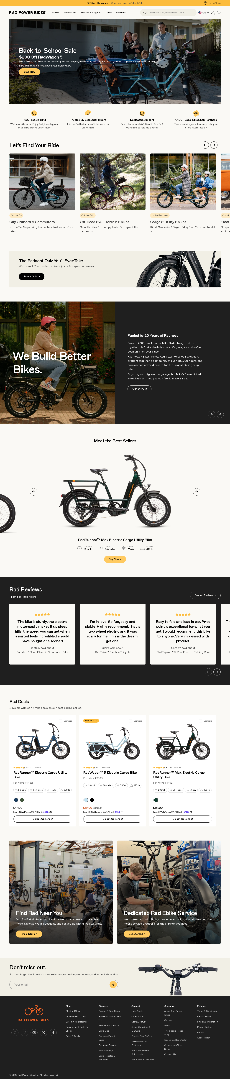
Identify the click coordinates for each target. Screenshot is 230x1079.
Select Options (41, 819)
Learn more (44, 127)
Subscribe (113, 984)
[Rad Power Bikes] (27, 12)
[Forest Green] (22, 800)
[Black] (92, 800)
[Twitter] (43, 1032)
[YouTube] (34, 1032)
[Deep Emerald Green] (156, 800)
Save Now (29, 71)
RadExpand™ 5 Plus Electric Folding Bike (183, 652)
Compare (68, 721)
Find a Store (214, 3)
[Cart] (219, 13)
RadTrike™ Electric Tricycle (112, 652)
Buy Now (114, 559)
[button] (55, 12)
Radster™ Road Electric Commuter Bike (42, 652)
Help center (152, 127)
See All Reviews (204, 595)
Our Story (138, 388)
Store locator (199, 127)
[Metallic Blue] (86, 800)
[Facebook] (14, 1032)
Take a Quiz (30, 276)
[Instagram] (24, 1032)
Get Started (135, 934)
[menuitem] (55, 12)
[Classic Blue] (16, 800)
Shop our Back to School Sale (127, 3)
